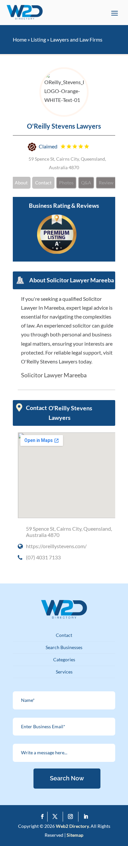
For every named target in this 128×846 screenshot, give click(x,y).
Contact (43, 182)
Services (64, 671)
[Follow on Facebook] (42, 817)
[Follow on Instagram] (72, 817)
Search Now (67, 778)
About (21, 182)
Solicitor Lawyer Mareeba (54, 375)
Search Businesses (64, 647)
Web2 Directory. (73, 826)
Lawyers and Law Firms (76, 39)
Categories (64, 659)
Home (20, 39)
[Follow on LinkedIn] (86, 817)
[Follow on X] (56, 817)
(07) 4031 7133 (43, 557)
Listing (38, 39)
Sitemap (75, 835)
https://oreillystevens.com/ (56, 546)
